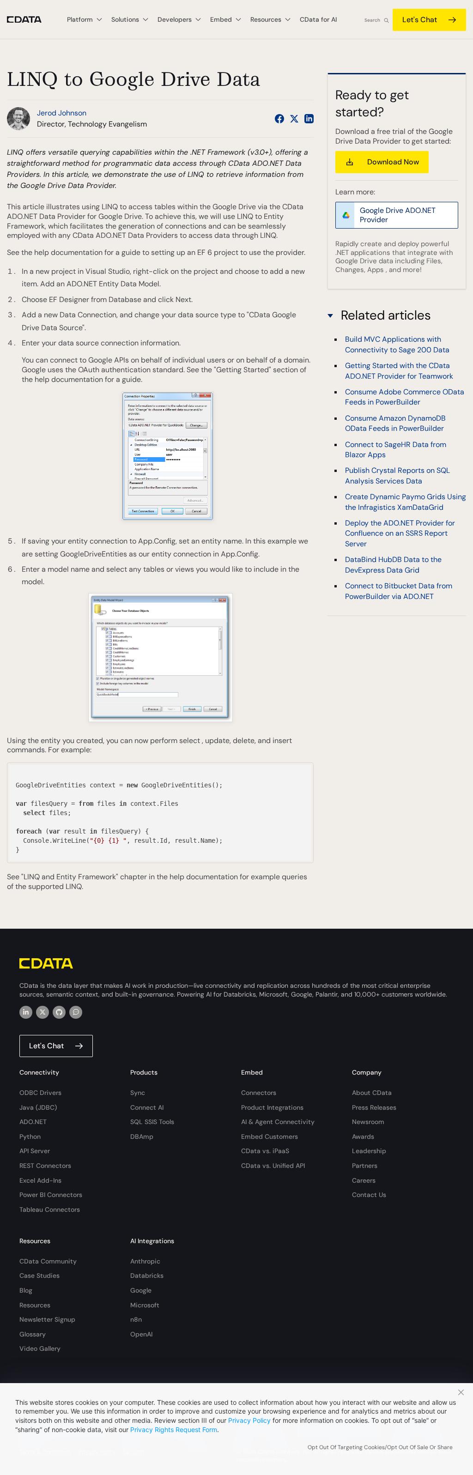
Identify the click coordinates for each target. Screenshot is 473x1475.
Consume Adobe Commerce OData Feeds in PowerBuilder (404, 397)
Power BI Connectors (50, 1195)
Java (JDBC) (38, 1107)
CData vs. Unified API (273, 1165)
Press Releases (374, 1107)
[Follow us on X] (294, 118)
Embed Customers (269, 1136)
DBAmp (141, 1136)
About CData (372, 1092)
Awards (363, 1136)
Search (372, 20)
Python (30, 1136)
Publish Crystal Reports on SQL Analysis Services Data (397, 475)
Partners (364, 1165)
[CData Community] (75, 1012)
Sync (137, 1092)
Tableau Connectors (49, 1209)
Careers (364, 1180)
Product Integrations (272, 1107)
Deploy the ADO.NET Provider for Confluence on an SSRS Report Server (400, 533)
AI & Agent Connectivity (278, 1122)
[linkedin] (25, 1012)
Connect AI (147, 1107)
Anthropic (145, 1261)
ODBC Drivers (40, 1092)
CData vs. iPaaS (265, 1151)
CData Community (48, 1261)
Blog (25, 1290)
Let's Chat (419, 19)
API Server (34, 1151)
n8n (136, 1319)
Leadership (369, 1151)
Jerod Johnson (61, 113)
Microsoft (144, 1305)
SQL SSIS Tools (152, 1122)
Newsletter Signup (47, 1319)
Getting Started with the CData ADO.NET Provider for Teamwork (399, 371)
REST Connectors (45, 1165)
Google (141, 1290)
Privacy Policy (249, 1420)
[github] (59, 1012)
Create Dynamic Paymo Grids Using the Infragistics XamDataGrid (405, 502)
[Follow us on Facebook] (279, 118)
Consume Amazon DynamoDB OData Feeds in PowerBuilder (395, 423)
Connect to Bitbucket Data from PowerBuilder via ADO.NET (398, 591)
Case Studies (39, 1275)
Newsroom (368, 1122)
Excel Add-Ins (40, 1180)
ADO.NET (33, 1122)
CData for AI (318, 19)
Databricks (147, 1275)
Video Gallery (40, 1348)
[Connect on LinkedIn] (309, 118)
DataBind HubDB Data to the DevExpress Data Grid (393, 564)
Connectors (258, 1092)
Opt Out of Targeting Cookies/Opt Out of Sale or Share (380, 1447)
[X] (42, 1012)
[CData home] (31, 19)
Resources (34, 1305)
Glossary (32, 1334)
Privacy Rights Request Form (173, 1429)
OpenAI (141, 1334)
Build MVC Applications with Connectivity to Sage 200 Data (397, 344)
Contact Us (369, 1195)
